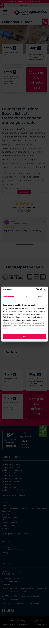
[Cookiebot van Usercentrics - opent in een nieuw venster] (35, 289)
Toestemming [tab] (8, 296)
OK (24, 337)
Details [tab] (24, 296)
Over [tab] (40, 296)
